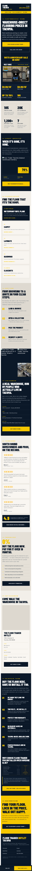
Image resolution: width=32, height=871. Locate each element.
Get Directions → (16, 429)
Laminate (19, 850)
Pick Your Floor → (23, 868)
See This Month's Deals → (16, 184)
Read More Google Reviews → (15, 524)
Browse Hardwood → (9, 261)
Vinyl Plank (5, 850)
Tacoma (24, 7)
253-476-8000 (20, 853)
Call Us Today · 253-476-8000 (16, 788)
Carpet (18, 848)
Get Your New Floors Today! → (16, 826)
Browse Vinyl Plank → (10, 217)
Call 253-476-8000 (16, 49)
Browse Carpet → (9, 232)
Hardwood (5, 853)
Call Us (7, 868)
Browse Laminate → (9, 247)
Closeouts (5, 848)
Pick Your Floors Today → (16, 44)
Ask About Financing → (16, 583)
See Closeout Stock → (10, 275)
